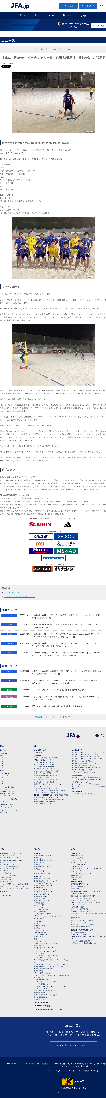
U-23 (1, 758)
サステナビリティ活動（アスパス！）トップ (85, 891)
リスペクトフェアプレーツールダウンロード (48, 995)
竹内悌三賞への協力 (77, 907)
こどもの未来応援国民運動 (79, 909)
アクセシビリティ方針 (30, 1063)
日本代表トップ (5, 750)
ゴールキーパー (39, 907)
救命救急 (37, 928)
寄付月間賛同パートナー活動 (80, 926)
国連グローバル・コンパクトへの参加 (83, 924)
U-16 (1, 768)
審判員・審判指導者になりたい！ (44, 860)
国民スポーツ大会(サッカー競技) (44, 766)
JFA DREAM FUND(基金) (42, 1006)
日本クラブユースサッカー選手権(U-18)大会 (86, 767)
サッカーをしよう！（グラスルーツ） (12, 853)
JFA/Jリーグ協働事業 (78, 886)
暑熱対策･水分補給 (40, 926)
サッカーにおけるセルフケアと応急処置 (47, 943)
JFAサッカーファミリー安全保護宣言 (83, 900)
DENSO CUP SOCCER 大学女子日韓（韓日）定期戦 (51, 795)
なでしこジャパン (5, 775)
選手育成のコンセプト (78, 856)
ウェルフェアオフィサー (42, 984)
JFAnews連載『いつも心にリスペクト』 (47, 973)
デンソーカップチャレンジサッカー (45, 788)
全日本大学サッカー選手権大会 (44, 782)
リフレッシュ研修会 (40, 889)
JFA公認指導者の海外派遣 (42, 914)
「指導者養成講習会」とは (42, 883)
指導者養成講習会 (40, 887)
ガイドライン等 (39, 918)
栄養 (35, 939)
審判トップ (37, 853)
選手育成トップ (76, 853)
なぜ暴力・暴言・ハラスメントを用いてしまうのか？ (51, 964)
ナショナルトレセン (77, 860)
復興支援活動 (75, 918)
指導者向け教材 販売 (40, 896)
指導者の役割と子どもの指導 (43, 968)
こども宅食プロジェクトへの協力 (82, 920)
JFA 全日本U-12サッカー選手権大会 (83, 794)
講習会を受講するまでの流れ (43, 885)
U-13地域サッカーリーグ (80, 782)
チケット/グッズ (88, 6)
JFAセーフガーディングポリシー (44, 957)
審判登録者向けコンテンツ (42, 866)
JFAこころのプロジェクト (79, 905)
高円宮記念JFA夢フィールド (80, 884)
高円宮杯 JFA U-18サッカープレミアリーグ (85, 754)
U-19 (1, 762)
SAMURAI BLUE (5, 755)
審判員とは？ (38, 858)
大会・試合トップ (40, 750)
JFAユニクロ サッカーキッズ (9, 858)
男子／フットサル (5, 789)
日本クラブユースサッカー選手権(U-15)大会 (86, 784)
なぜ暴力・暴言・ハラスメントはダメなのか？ (49, 966)
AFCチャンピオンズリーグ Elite (44, 762)
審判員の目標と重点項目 (42, 873)
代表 (23, 15)
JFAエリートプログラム (79, 862)
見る (37, 15)
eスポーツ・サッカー (7, 807)
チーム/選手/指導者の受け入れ (81, 941)
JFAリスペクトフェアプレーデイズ (45, 982)
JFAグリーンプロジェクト (79, 894)
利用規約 (45, 1063)
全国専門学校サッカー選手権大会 (44, 801)
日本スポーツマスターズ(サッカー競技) (46, 780)
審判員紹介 (37, 864)
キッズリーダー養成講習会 (8, 875)
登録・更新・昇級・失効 (42, 900)
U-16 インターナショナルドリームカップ (85, 772)
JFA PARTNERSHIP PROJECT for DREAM (48, 1009)
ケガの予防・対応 (40, 941)
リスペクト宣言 (39, 953)
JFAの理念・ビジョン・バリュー (73, 1045)
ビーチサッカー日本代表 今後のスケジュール (19, 597)
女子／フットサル (5, 796)
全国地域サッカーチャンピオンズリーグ (47, 769)
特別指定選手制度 (77, 875)
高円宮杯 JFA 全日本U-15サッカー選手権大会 (86, 777)
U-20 (1, 777)
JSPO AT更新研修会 (40, 932)
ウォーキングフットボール (8, 869)
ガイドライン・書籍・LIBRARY (44, 948)
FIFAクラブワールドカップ (42, 804)
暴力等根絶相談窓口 (40, 997)
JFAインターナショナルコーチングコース (47, 916)
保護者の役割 (38, 971)
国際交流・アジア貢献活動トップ (82, 930)
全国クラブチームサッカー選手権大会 (46, 771)
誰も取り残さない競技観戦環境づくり (83, 896)
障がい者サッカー (5, 879)
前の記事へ (39, 49)
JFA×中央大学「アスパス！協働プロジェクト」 (86, 902)
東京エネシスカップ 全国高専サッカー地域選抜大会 (50, 799)
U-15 (1, 770)
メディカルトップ (40, 921)
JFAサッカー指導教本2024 (42, 894)
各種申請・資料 (39, 903)
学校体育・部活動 (5, 877)
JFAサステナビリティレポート (81, 922)
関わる (68, 15)
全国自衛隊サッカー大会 (42, 777)
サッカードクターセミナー (42, 930)
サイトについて (13, 1063)
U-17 (1, 766)
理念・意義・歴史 (40, 898)
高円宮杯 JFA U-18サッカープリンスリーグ (85, 756)
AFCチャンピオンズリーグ (42, 760)
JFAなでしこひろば (6, 862)
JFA (73, 849)
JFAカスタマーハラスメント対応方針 (73, 1066)
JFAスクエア (4, 871)
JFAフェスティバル (6, 882)
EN (101, 5)
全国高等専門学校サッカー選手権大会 (46, 797)
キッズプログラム (5, 873)
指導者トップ (38, 876)
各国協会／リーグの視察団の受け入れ (83, 943)
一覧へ (53, 49)
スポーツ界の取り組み (41, 979)
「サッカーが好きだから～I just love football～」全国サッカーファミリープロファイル (15, 885)
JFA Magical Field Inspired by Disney (11, 860)
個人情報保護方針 (58, 1063)
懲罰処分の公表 (39, 999)
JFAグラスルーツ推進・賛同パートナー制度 (14, 888)
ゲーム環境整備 (76, 877)
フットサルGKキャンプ (78, 871)
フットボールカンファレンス (43, 892)
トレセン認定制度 (77, 858)
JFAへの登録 (68, 6)
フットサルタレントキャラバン (81, 873)
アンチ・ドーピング (40, 934)
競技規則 (37, 869)
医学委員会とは (39, 945)
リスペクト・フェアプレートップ (44, 951)
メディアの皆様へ (69, 1071)
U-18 (1, 764)
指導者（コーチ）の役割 (42, 879)
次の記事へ (67, 49)
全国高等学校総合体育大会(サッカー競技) (85, 763)
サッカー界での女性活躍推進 (80, 898)
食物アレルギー (39, 937)
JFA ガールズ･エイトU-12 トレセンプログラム (86, 869)
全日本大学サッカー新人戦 (42, 786)
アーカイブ (53, 1071)
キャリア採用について (87, 1071)
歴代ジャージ (4, 812)
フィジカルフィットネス (42, 909)
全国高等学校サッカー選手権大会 (82, 761)
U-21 (1, 760)
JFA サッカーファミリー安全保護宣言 (46, 955)
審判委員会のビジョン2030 (42, 856)
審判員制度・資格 (40, 862)
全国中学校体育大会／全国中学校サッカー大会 (87, 780)
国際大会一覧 (38, 752)
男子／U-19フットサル (7, 791)
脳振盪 (36, 923)
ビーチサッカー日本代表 (12, 592)
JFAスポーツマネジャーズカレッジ (82, 911)
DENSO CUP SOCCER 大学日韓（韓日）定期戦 (49, 790)
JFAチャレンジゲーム (7, 864)
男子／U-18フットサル (7, 793)
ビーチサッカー (5, 801)
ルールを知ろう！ (5, 895)
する (52, 15)
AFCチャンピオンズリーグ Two (44, 764)
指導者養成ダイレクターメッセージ (45, 881)
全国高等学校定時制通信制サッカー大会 (84, 765)
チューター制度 (39, 905)
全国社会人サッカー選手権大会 (44, 773)
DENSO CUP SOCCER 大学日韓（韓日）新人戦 (49, 793)
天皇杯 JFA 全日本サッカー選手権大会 (46, 758)
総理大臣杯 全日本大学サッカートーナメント (48, 784)
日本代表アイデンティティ (8, 810)
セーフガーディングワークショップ (45, 990)
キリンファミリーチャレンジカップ (11, 866)
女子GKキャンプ (76, 866)
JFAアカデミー (76, 880)
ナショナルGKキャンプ (78, 864)
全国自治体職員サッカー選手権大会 (45, 775)
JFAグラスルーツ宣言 (7, 856)
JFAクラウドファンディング (43, 1002)
